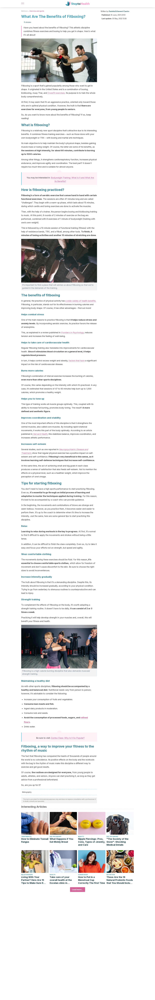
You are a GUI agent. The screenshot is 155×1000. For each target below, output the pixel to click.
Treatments (26, 836)
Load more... (77, 889)
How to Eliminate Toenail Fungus (34, 840)
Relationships (27, 875)
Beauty (81, 836)
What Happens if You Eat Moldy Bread (61, 840)
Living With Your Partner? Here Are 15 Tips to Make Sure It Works (32, 880)
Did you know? (55, 836)
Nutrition (111, 875)
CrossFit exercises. (56, 93)
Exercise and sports (37, 11)
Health (52, 875)
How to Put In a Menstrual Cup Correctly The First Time (91, 880)
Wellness (24, 11)
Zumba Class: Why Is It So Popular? (68, 738)
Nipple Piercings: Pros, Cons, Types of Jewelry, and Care (91, 842)
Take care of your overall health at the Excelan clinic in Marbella (61, 880)
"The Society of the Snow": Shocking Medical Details (117, 842)
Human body (83, 875)
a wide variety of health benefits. (80, 301)
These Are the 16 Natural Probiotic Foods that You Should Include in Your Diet (120, 880)
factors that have (77, 360)
